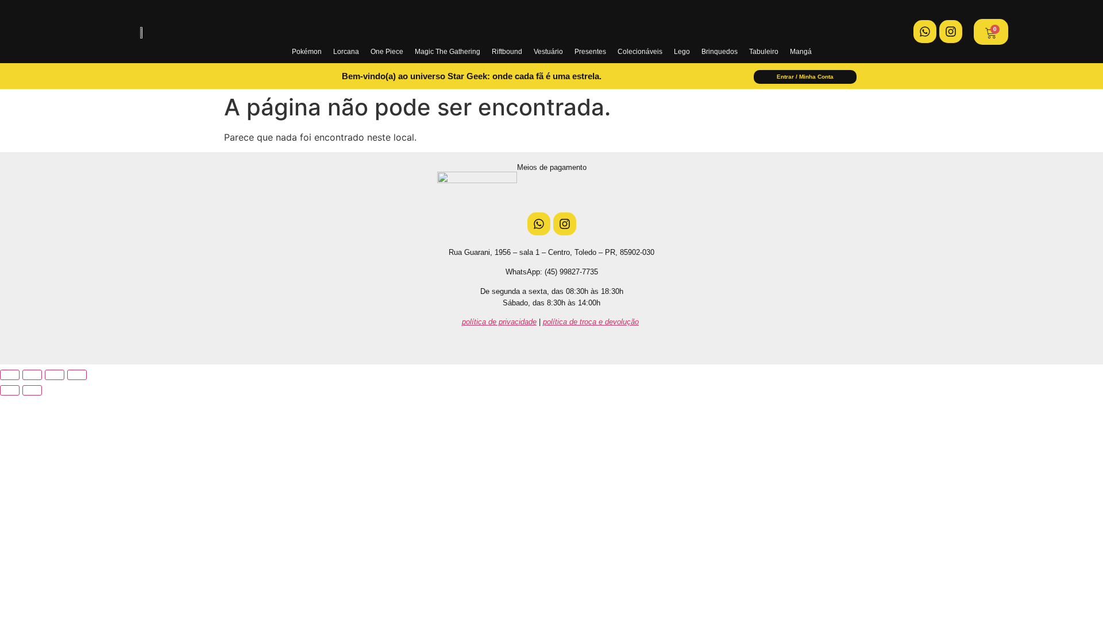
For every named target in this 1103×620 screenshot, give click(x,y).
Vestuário (548, 52)
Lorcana (346, 52)
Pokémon (307, 52)
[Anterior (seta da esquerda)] (10, 390)
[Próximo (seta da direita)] (32, 390)
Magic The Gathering (447, 52)
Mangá (801, 52)
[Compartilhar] (54, 375)
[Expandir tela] (32, 375)
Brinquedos (719, 52)
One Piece (387, 52)
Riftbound (507, 52)
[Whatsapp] (924, 31)
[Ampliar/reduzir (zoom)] (10, 375)
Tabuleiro (763, 52)
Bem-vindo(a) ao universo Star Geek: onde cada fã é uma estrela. (471, 76)
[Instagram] (950, 31)
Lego (682, 52)
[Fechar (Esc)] (77, 375)
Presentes (590, 52)
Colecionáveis (640, 52)
